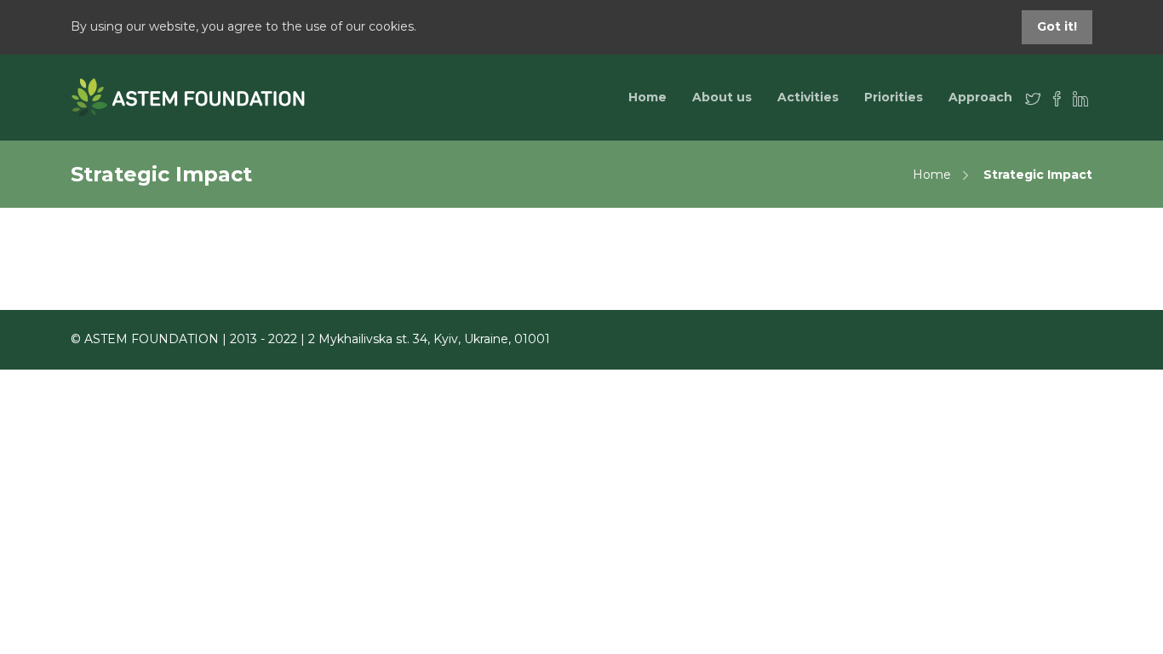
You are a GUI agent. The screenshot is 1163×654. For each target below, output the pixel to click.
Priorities (893, 97)
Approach (980, 97)
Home (647, 97)
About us (722, 97)
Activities (808, 97)
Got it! (1057, 26)
